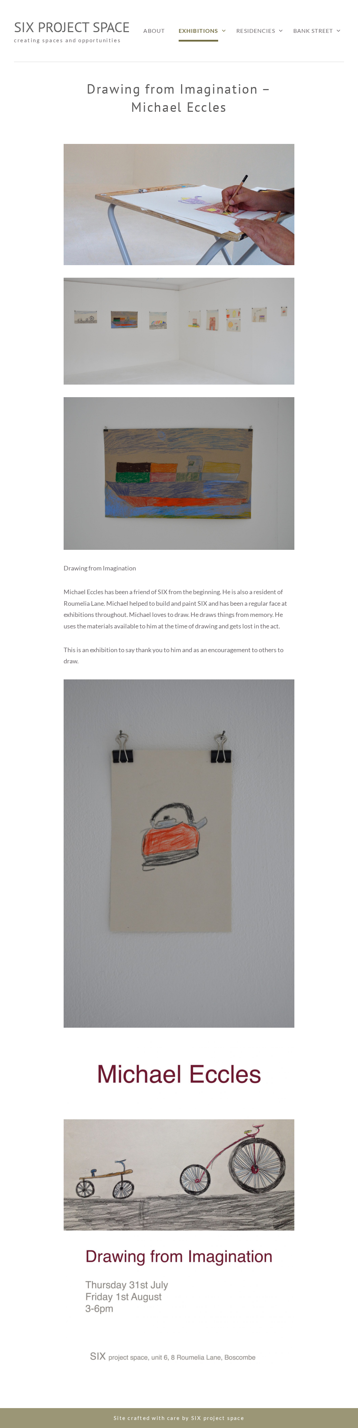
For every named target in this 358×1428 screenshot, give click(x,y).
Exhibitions (198, 30)
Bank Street (313, 30)
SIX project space (72, 27)
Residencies (255, 30)
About (154, 30)
